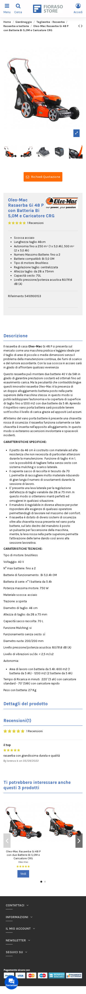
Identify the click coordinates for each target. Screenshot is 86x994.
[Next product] (82, 26)
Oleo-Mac (23, 861)
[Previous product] (79, 26)
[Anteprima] (39, 803)
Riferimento (16, 296)
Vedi (23, 873)
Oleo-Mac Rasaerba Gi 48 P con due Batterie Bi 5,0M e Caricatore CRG (23, 855)
